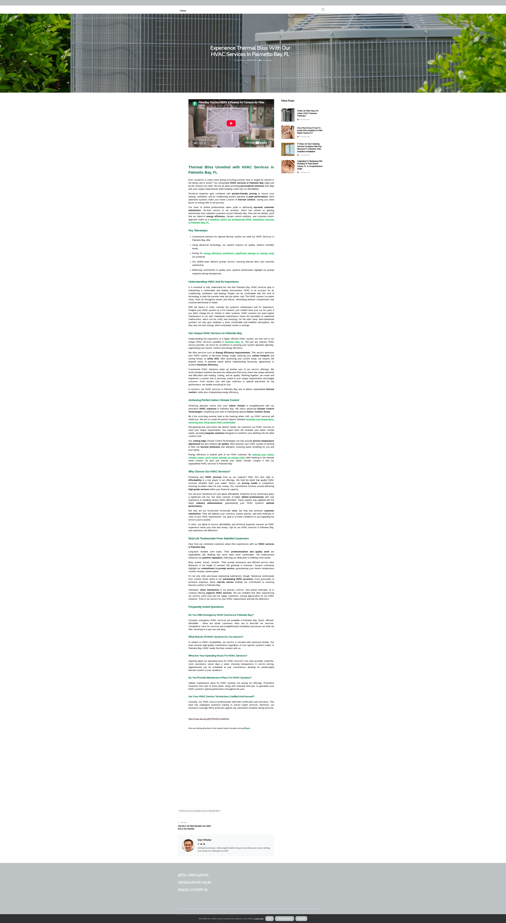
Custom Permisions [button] (284, 918)
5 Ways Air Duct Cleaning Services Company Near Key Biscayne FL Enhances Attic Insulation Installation (309, 147)
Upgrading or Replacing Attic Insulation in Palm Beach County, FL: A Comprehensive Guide (309, 165)
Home (183, 10)
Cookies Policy (259, 918)
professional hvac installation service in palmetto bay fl (200, 811)
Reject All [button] (301, 918)
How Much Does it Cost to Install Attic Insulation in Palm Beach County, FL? (310, 130)
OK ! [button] (269, 918)
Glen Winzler (241, 60)
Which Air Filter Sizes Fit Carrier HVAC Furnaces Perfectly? (307, 113)
